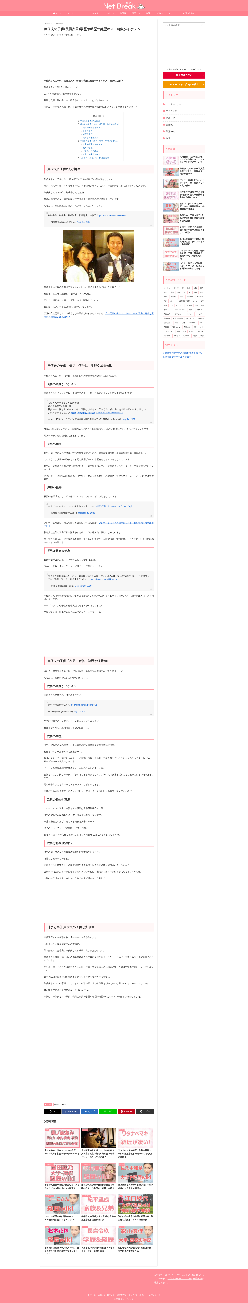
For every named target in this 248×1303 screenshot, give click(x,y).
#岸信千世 (82, 412)
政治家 (49, 1104)
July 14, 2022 (128, 419)
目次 (95, 116)
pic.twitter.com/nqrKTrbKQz (84, 705)
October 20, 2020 (86, 513)
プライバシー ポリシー (179, 1278)
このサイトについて (106, 1295)
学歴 (57, 1104)
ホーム (93, 1295)
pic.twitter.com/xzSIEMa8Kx (109, 412)
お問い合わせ (154, 1295)
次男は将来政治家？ (91, 154)
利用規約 (197, 1278)
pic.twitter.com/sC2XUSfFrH (112, 215)
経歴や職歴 (87, 134)
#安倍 (73, 412)
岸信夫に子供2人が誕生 (90, 121)
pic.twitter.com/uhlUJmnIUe (104, 579)
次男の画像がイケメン (92, 144)
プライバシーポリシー (138, 1295)
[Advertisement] (99, 58)
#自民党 (91, 412)
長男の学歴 (87, 131)
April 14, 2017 (83, 222)
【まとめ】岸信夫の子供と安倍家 (94, 158)
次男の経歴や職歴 (90, 151)
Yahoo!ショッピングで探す (184, 84)
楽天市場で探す (184, 75)
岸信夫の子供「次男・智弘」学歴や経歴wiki (99, 141)
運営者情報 (121, 1295)
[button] (145, 1111)
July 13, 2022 (79, 711)
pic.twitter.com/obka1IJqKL (120, 506)
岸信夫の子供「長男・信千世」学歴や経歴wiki (100, 124)
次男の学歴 (87, 148)
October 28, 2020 (83, 586)
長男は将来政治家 (90, 137)
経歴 (64, 1104)
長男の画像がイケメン (92, 127)
